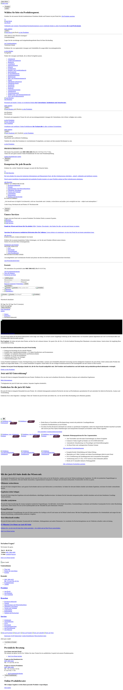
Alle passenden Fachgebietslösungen (73, 448)
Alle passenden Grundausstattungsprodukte (50, 431)
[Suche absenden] (15, 288)
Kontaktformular (9, 582)
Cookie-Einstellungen (28, 636)
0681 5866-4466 (10, 552)
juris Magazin (8, 629)
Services (4, 616)
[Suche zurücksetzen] (40, 288)
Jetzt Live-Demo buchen (8, 531)
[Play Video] (4, 419)
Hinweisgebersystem (40, 636)
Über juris (7, 569)
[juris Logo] (4, 3)
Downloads (7, 625)
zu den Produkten (24, 32)
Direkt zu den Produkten (8, 333)
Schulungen (7, 620)
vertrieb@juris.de (11, 554)
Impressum (7, 636)
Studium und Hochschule (11, 613)
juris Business (8, 593)
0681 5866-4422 (9, 661)
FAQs (6, 623)
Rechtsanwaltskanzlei (10, 601)
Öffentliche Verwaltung (11, 606)
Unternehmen (8, 609)
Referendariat (8, 611)
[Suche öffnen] (7, 288)
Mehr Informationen (6, 380)
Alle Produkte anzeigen (68, 16)
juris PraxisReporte (9, 628)
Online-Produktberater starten (12, 156)
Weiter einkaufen (5, 307)
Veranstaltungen (8, 621)
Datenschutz (17, 636)
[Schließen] (8, 286)
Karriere (6, 572)
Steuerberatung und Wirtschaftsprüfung (15, 605)
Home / (6, 314)
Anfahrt (6, 584)
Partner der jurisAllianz (10, 571)
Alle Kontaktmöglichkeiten (12, 271)
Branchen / (7, 315)
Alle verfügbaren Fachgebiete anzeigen (74, 464)
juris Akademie (8, 594)
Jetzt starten (7, 687)
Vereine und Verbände (10, 608)
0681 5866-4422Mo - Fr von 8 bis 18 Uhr (11, 580)
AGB (12, 636)
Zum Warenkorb (5, 309)
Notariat (6, 603)
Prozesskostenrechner (10, 626)
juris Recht (7, 591)
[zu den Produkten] (8, 32)
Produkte (4, 588)
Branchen (4, 598)
